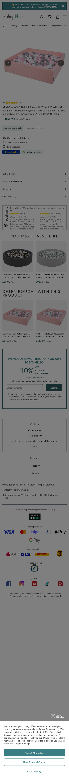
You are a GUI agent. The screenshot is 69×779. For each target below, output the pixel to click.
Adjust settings (34, 771)
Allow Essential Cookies (34, 762)
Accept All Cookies (34, 752)
